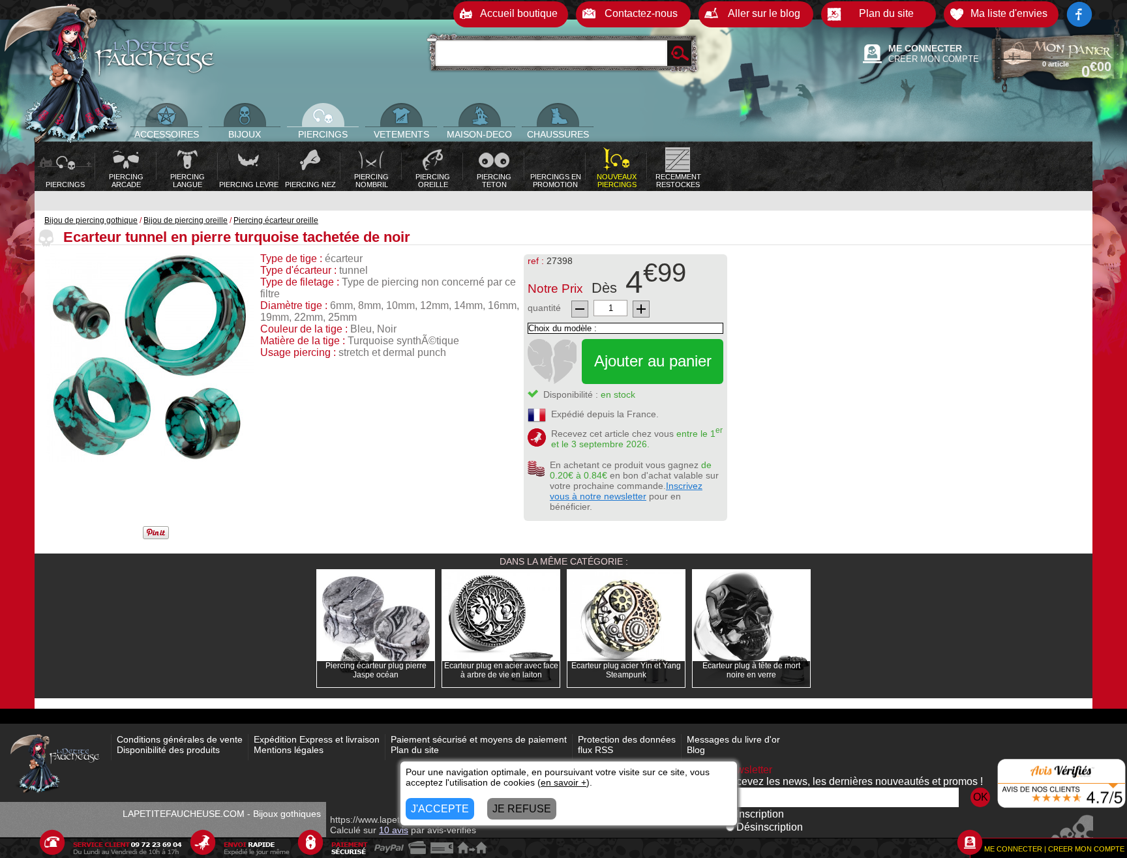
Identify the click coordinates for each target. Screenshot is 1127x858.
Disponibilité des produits (168, 750)
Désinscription (769, 827)
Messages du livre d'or (733, 739)
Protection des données (627, 739)
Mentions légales (288, 750)
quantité (544, 308)
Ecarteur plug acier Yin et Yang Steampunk (626, 670)
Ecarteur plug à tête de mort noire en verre (751, 670)
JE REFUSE (521, 808)
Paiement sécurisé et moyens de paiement (479, 739)
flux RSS (595, 750)
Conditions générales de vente (180, 739)
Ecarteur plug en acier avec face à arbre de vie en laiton (501, 670)
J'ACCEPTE (440, 808)
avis (393, 830)
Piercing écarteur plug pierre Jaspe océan (376, 670)
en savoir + (563, 782)
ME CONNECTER (925, 48)
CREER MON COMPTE (933, 59)
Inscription (760, 814)
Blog (696, 750)
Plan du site (415, 750)
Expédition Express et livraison (317, 739)
